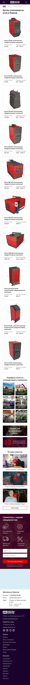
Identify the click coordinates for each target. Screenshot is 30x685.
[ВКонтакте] (13, 630)
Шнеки (5, 647)
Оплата (5, 676)
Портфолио (6, 666)
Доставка (5, 673)
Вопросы (5, 671)
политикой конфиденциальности (15, 566)
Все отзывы (15, 508)
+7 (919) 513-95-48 (14, 595)
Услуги (5, 652)
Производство (7, 663)
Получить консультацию (15, 561)
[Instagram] (4, 630)
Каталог (10, 6)
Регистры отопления (9, 642)
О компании (6, 658)
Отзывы (5, 668)
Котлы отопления (18, 6)
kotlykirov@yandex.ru (15, 598)
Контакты (6, 678)
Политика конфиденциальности (10, 618)
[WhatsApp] (7, 630)
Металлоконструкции (9, 649)
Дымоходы (6, 644)
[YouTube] (10, 630)
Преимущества (7, 661)
